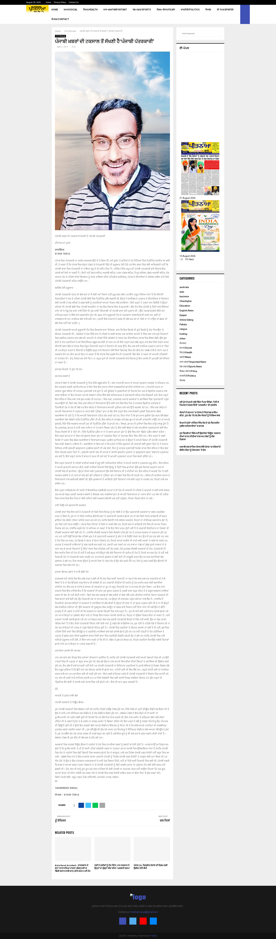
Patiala (183, 324)
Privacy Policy (60, 2)
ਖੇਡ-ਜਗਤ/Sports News (191, 366)
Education (185, 305)
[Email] (153, 921)
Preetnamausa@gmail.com (144, 912)
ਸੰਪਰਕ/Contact (60, 19)
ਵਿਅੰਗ (208, 9)
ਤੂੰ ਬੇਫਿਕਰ (60, 820)
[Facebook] (122, 921)
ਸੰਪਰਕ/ (183, 343)
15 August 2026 (187, 256)
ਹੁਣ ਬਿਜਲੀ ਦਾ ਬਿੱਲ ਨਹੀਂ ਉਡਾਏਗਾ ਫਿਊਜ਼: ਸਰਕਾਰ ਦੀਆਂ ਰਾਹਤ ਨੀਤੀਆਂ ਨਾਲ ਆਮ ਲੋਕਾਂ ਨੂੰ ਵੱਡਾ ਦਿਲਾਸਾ (200, 436)
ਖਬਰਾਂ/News (185, 357)
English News (187, 310)
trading (183, 334)
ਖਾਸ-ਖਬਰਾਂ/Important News (193, 362)
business (184, 296)
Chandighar (186, 301)
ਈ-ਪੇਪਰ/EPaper (225, 9)
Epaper (183, 315)
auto (182, 292)
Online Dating (186, 320)
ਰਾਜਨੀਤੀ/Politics (190, 9)
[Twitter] (132, 921)
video (182, 338)
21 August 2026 (187, 198)
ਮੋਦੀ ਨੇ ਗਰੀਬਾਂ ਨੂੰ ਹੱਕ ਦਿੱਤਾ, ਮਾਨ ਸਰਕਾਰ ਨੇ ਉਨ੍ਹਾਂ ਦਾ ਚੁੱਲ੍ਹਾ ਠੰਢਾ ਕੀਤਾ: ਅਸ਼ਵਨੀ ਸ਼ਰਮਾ (112, 867)
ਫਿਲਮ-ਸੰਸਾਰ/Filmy (166, 9)
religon (183, 329)
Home (48, 2)
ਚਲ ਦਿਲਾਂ (165, 820)
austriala (184, 287)
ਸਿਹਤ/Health (90, 9)
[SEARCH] (218, 33)
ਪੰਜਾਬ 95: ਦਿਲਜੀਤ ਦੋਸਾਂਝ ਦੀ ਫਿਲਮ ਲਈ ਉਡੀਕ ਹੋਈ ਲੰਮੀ (151, 867)
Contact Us (74, 2)
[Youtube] (143, 921)
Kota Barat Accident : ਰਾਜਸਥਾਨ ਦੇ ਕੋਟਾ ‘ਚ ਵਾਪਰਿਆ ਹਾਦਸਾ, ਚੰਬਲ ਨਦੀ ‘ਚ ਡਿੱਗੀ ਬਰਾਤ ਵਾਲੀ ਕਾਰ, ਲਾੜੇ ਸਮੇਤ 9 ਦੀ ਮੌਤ (72, 868)
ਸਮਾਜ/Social (70, 9)
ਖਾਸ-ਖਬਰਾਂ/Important (115, 9)
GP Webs (153, 936)
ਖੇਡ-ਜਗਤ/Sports (142, 9)
